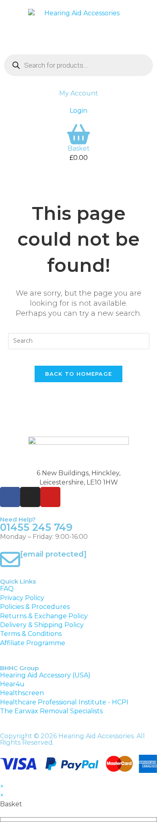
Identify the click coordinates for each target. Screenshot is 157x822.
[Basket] (78, 134)
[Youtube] (50, 497)
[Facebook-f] (10, 497)
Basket (79, 148)
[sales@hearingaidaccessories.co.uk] (10, 559)
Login (78, 110)
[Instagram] (30, 497)
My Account (78, 93)
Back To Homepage (78, 374)
